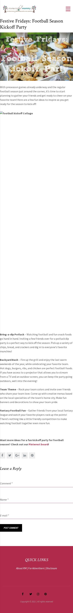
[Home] (19, 8)
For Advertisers (36, 568)
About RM (21, 568)
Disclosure (51, 568)
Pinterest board (38, 444)
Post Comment (11, 527)
